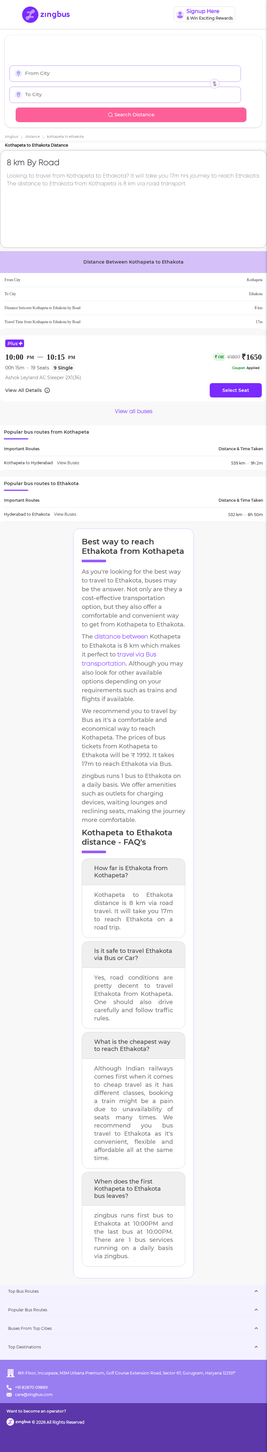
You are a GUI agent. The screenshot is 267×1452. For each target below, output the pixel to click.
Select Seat (235, 390)
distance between (121, 637)
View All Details (23, 390)
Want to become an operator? (36, 1411)
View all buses (133, 411)
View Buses (68, 463)
